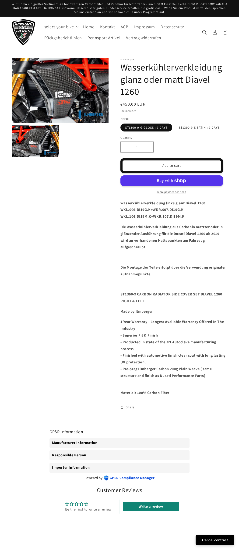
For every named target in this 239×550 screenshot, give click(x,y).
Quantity (126, 138)
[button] (61, 26)
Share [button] (130, 407)
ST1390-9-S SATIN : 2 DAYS (199, 127)
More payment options (171, 192)
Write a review (151, 506)
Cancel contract (215, 540)
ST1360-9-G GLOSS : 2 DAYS (146, 127)
